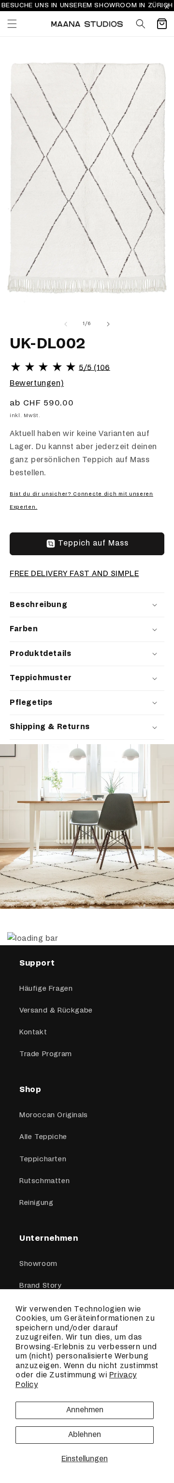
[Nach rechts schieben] (108, 324)
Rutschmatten (44, 1181)
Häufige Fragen (45, 988)
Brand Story (40, 1285)
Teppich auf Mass (93, 543)
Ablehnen (84, 1434)
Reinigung (36, 1203)
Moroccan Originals (53, 1115)
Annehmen (84, 1410)
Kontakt (33, 1032)
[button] (12, 23)
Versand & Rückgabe (56, 1010)
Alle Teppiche (43, 1137)
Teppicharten (42, 1159)
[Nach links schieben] (65, 324)
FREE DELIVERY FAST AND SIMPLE (74, 574)
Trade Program (45, 1054)
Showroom (38, 1264)
